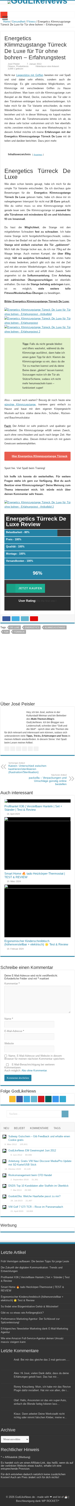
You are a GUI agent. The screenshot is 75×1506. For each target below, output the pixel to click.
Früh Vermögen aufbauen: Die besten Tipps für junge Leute (35, 1261)
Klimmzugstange (55, 627)
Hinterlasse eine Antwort (47, 66)
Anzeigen (38, 154)
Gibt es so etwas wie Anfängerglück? (22, 1312)
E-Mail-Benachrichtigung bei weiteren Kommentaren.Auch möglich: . (29, 1067)
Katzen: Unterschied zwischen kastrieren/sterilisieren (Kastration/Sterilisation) (27, 768)
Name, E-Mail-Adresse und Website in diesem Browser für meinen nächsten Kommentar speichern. (34, 1057)
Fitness (31, 21)
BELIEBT (19, 1128)
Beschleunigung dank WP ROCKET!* (37, 1500)
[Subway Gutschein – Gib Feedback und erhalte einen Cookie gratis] (4, 1137)
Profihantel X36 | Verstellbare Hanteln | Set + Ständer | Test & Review (33, 808)
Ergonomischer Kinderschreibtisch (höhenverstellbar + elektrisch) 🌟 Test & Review (36, 942)
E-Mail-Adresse (14, 1031)
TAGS (57, 1128)
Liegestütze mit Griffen (29, 75)
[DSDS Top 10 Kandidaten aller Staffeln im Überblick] (4, 1186)
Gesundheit (18, 21)
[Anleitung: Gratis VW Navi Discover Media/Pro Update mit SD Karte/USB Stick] (4, 1161)
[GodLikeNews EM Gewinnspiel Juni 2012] (4, 1151)
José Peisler (14, 64)
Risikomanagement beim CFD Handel (30, 1175)
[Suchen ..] (65, 1114)
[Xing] (48, 1099)
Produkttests (22, 66)
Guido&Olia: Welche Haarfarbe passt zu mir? (34, 1196)
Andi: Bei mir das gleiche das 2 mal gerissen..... (42, 1359)
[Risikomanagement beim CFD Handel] (4, 1175)
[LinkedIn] (34, 1099)
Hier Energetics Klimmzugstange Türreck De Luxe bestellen (39, 458)
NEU (6, 1128)
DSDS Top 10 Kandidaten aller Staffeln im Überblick (38, 1185)
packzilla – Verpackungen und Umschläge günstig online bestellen (48, 780)
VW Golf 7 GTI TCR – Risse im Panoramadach (35, 1206)
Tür (6, 632)
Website (9, 1043)
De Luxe (14, 627)
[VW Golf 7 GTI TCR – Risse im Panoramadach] (4, 1207)
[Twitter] (27, 1099)
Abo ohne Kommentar (34, 1070)
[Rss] (12, 1099)
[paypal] (63, 1099)
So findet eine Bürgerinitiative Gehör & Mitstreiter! (29, 1306)
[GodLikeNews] (37, 2)
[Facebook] (19, 1099)
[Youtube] (41, 1099)
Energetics (32, 627)
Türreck (19, 632)
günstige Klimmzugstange (20, 404)
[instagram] (55, 1099)
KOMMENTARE (39, 1128)
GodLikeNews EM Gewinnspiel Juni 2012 (32, 1150)
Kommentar (12, 983)
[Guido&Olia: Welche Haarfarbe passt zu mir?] (4, 1197)
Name (8, 1018)
